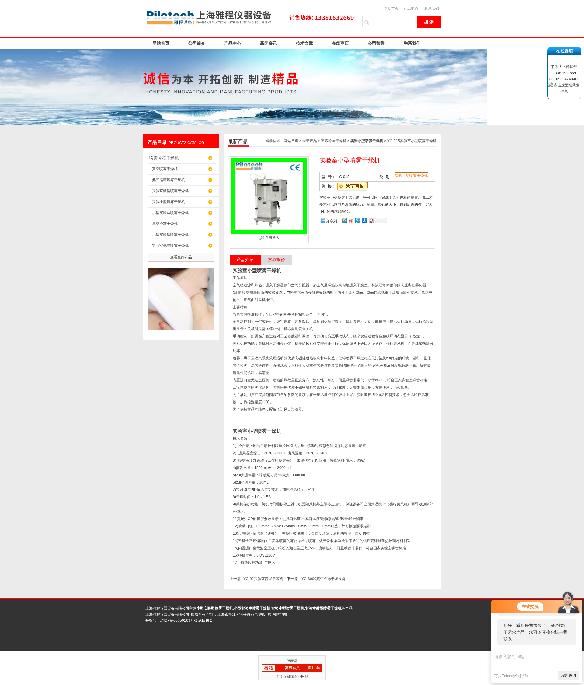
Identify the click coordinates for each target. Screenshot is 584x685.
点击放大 (272, 238)
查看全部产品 (181, 257)
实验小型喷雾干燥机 (168, 202)
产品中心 (411, 8)
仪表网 (292, 661)
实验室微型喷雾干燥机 (170, 191)
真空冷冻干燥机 (165, 224)
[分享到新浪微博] (350, 220)
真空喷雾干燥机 (165, 169)
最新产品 (309, 141)
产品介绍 (245, 259)
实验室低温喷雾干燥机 (170, 245)
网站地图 (279, 614)
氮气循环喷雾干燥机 (168, 180)
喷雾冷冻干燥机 (164, 158)
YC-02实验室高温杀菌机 (263, 579)
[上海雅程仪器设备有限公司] (249, 18)
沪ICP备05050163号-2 (178, 620)
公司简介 (196, 43)
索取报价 (276, 259)
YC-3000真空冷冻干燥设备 (323, 579)
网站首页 (391, 8)
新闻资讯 (268, 43)
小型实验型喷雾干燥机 (170, 234)
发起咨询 (568, 675)
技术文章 (304, 43)
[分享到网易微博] (370, 220)
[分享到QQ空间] (344, 220)
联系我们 (431, 8)
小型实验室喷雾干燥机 (170, 213)
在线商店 (340, 43)
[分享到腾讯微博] (357, 220)
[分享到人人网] (364, 220)
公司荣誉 (376, 43)
